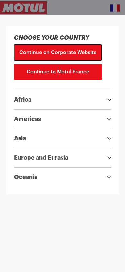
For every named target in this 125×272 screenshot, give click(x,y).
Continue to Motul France (58, 71)
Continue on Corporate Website (57, 52)
